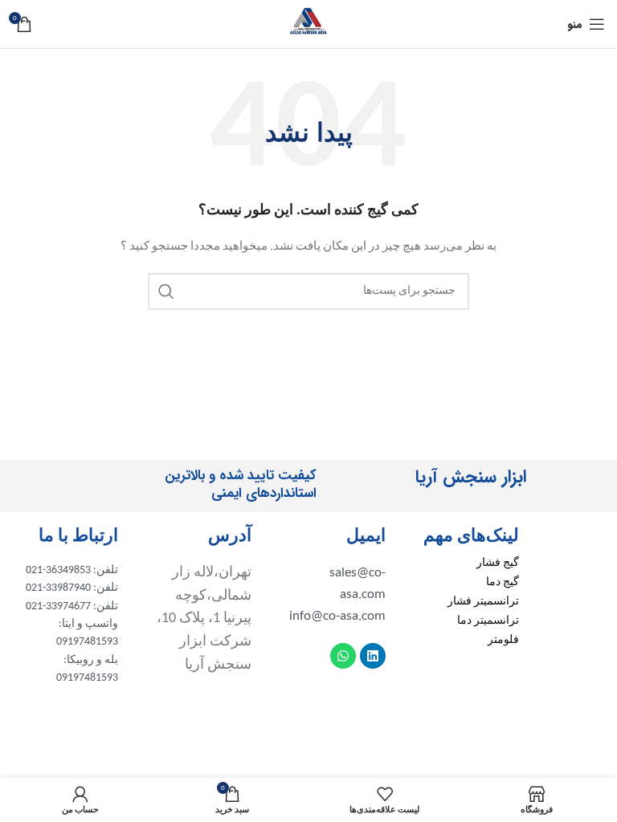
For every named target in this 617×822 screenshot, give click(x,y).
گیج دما (502, 582)
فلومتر (503, 640)
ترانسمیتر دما (488, 621)
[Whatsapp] (343, 656)
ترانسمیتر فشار (483, 602)
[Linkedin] (373, 656)
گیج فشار (497, 563)
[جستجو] (166, 291)
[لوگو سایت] (308, 24)
